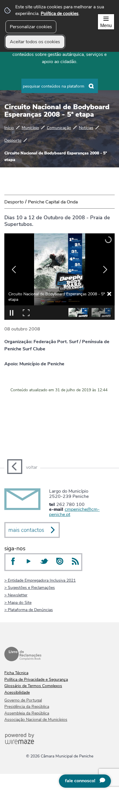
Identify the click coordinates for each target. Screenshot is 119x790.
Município (30, 128)
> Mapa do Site (17, 602)
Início (9, 128)
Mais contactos (26, 530)
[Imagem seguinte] (105, 269)
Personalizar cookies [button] (31, 27)
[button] (78, 312)
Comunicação (59, 128)
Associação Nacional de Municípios (35, 719)
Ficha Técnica (16, 673)
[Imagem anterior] (14, 269)
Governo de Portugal (23, 700)
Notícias (86, 128)
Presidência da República (26, 706)
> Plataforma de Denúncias (28, 610)
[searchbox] (59, 86)
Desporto (12, 140)
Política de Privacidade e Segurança (36, 679)
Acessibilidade (17, 692)
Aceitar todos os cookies (35, 42)
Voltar (31, 467)
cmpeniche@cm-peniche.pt (74, 512)
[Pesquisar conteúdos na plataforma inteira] (91, 86)
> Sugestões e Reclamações (29, 587)
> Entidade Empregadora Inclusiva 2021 (40, 580)
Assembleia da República (26, 713)
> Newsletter (15, 595)
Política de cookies (60, 13)
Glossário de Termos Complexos (33, 686)
